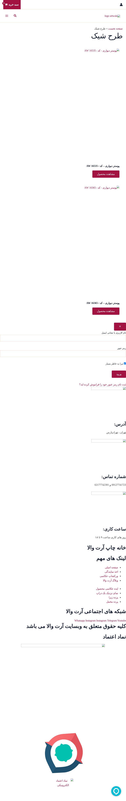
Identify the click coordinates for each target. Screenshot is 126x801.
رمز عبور (121, 348)
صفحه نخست (115, 28)
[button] (14, 16)
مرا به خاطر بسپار (115, 363)
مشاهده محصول (106, 174)
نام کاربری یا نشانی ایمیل (114, 333)
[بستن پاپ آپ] (120, 327)
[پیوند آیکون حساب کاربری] (121, 4)
